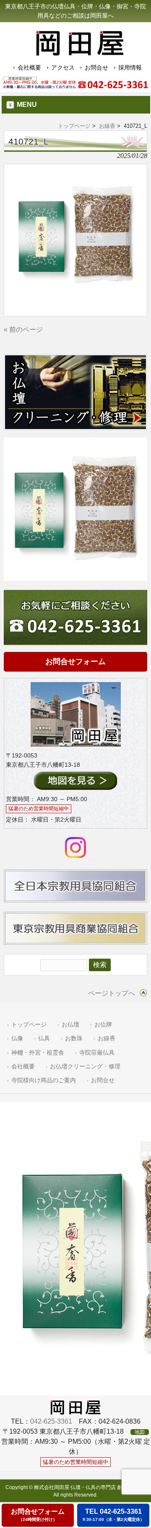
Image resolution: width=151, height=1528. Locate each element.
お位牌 (103, 1024)
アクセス (63, 67)
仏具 (44, 1038)
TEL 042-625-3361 (113, 1515)
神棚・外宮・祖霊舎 (37, 1053)
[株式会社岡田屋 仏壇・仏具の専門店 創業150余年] (80, 52)
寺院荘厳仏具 (97, 1053)
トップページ (74, 126)
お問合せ (96, 67)
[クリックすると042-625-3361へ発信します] (75, 83)
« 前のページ (23, 329)
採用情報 (130, 67)
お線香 (107, 126)
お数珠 (74, 1038)
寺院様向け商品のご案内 (43, 1080)
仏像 (17, 1038)
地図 (140, 1432)
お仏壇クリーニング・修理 (85, 1066)
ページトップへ (111, 993)
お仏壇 (70, 1024)
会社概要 (29, 67)
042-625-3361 (51, 1421)
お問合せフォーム (75, 661)
